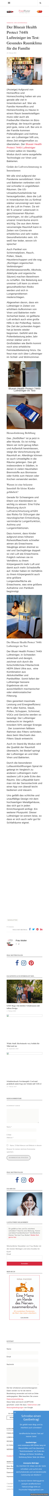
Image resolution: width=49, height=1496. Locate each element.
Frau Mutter (21, 940)
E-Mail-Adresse (10, 1136)
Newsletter (12, 920)
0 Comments (10, 927)
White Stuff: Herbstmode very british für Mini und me (23, 1044)
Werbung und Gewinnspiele (17, 22)
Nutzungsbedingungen (15, 1407)
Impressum (11, 1476)
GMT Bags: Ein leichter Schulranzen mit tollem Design (23, 1007)
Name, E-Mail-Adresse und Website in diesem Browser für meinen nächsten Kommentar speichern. (24, 1149)
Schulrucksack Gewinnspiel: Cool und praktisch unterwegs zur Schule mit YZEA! (24, 1082)
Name (9, 1127)
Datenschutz (32, 1405)
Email (9, 1254)
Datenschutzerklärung (15, 1399)
